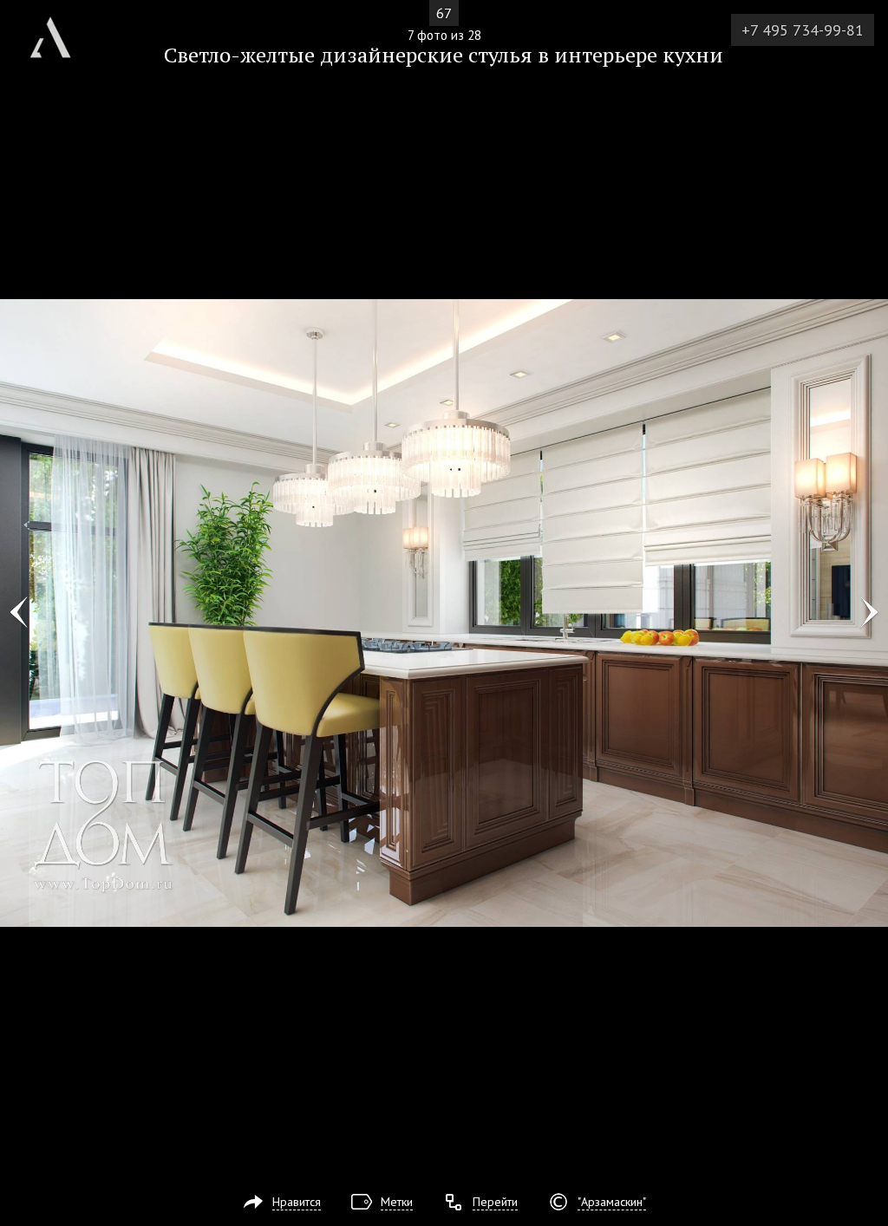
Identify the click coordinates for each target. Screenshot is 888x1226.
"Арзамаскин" (612, 1202)
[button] (76, 113)
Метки (397, 1202)
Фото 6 (19, 613)
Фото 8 (869, 613)
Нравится (296, 1202)
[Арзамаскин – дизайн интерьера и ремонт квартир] (50, 31)
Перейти (495, 1202)
